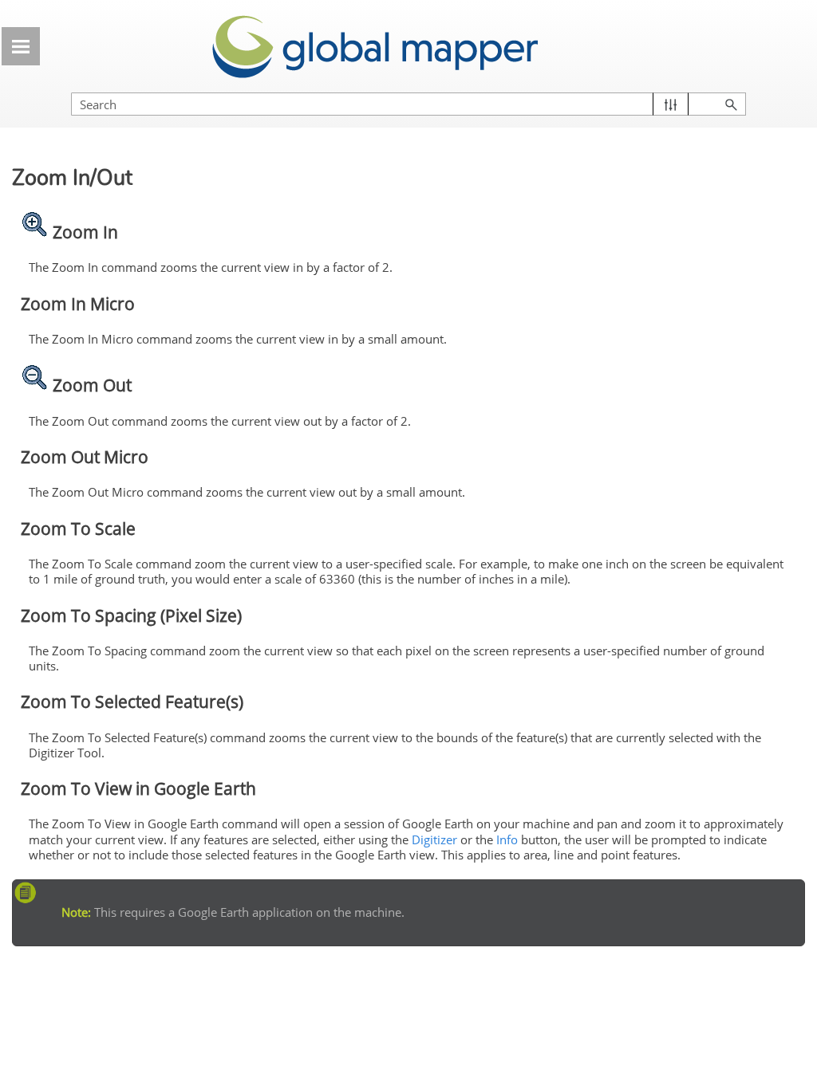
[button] (671, 104)
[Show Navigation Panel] (21, 46)
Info (507, 839)
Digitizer (434, 839)
